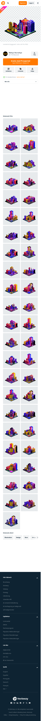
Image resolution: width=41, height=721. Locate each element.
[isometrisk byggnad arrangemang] (11, 143)
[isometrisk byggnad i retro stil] (11, 125)
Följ (34, 55)
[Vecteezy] (3, 3)
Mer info (7, 80)
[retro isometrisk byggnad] (11, 179)
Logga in (31, 3)
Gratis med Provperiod (20, 62)
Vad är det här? (21, 77)
